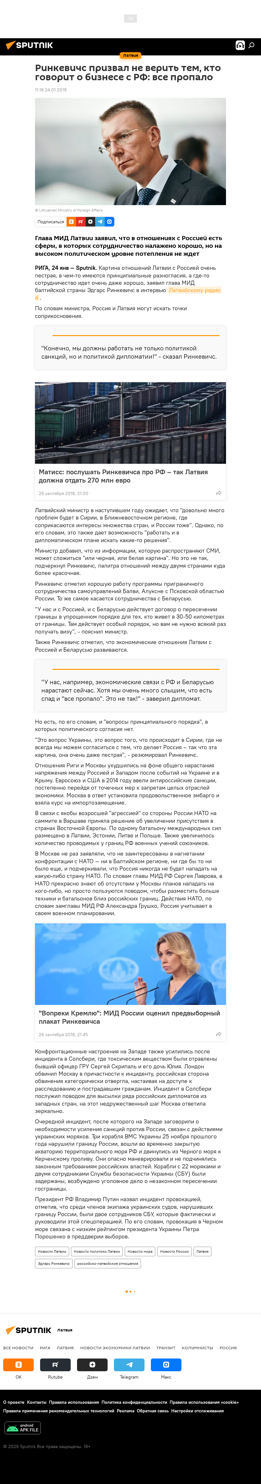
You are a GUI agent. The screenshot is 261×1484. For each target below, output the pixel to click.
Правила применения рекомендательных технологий (58, 1411)
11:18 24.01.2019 (51, 90)
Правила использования (74, 1402)
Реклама (125, 1411)
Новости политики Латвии (97, 1251)
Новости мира (140, 1251)
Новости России (174, 1251)
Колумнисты (197, 1348)
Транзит (165, 1348)
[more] (218, 492)
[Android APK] (22, 1429)
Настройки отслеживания (197, 1411)
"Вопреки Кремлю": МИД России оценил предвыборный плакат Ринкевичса (129, 1017)
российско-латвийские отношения (107, 1263)
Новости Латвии (52, 1251)
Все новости (18, 1348)
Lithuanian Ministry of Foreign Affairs (71, 210)
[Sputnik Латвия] (31, 51)
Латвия (202, 1251)
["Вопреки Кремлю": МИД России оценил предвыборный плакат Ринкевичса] (130, 964)
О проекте (14, 1402)
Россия (228, 1348)
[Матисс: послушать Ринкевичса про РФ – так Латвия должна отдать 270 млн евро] (130, 423)
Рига (45, 1348)
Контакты (36, 1402)
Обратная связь (153, 1411)
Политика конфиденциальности (134, 1402)
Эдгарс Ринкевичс (54, 1263)
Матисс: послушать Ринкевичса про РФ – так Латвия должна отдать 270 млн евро (123, 476)
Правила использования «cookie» (204, 1402)
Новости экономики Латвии (115, 1348)
